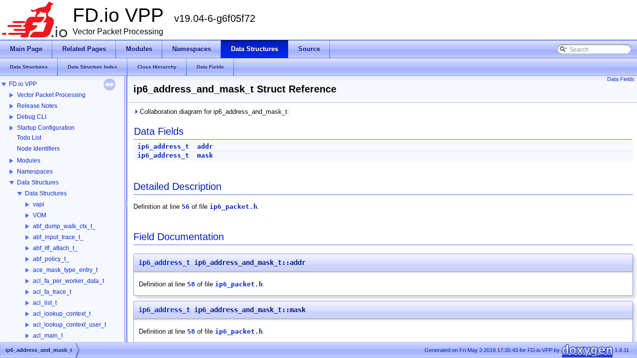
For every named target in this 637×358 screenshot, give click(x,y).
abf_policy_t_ (51, 259)
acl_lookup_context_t (62, 313)
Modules (28, 160)
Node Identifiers (38, 148)
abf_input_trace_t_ (58, 237)
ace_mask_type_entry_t (65, 270)
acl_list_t (45, 302)
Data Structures (38, 182)
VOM (39, 215)
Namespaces (35, 171)
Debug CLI (31, 116)
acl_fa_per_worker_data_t (68, 280)
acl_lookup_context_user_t (69, 324)
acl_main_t (48, 335)
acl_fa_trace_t (52, 291)
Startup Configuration (46, 127)
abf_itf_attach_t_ (55, 248)
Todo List (29, 137)
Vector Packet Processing (51, 94)
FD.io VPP (23, 84)
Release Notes (37, 105)
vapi (38, 204)
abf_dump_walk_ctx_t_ (64, 226)
